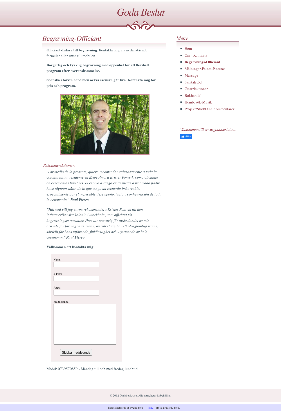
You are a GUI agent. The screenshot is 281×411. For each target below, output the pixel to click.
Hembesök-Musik (198, 102)
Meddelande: (61, 302)
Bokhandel (193, 95)
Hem (188, 48)
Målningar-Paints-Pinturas (205, 68)
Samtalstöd (193, 82)
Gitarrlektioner (196, 88)
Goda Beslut (140, 11)
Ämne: (57, 288)
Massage (191, 75)
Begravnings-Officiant (202, 62)
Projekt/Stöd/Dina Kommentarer (209, 108)
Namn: (57, 259)
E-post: (58, 273)
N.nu (150, 407)
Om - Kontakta (196, 55)
